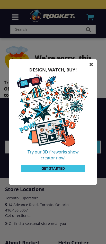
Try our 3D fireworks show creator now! (53, 155)
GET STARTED (53, 168)
